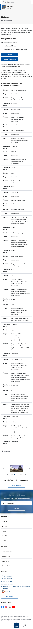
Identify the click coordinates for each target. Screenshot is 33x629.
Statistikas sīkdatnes (9, 46)
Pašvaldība (5, 536)
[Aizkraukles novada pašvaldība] (13, 9)
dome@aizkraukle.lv (9, 584)
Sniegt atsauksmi (16, 485)
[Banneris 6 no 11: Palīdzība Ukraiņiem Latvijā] (16, 468)
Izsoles (4, 540)
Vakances (4, 521)
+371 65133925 (7, 576)
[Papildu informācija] (9, 591)
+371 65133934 (7, 579)
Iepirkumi (4, 526)
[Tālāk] (29, 468)
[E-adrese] (4, 591)
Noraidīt (10, 54)
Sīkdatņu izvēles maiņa (8, 566)
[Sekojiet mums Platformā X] (10, 607)
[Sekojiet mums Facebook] (2, 607)
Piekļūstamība (6, 556)
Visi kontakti (9, 596)
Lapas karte (5, 561)
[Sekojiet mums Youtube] (13, 607)
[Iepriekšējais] (3, 468)
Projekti (4, 531)
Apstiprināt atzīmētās (10, 59)
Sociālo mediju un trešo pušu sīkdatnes (15, 49)
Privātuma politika (7, 552)
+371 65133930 (7, 581)
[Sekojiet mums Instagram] (6, 607)
